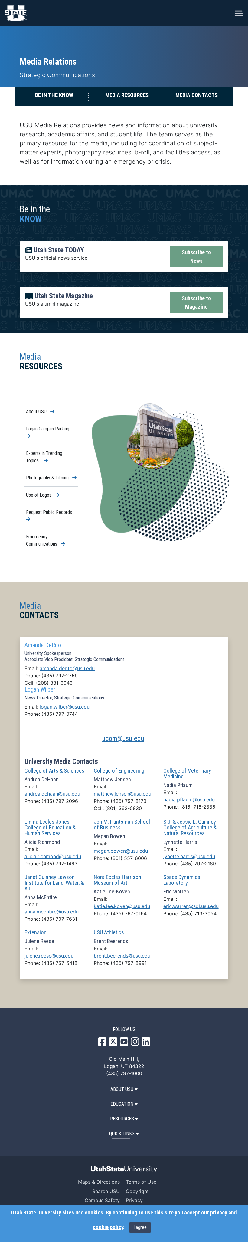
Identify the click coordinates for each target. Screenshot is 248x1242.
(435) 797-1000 (124, 1073)
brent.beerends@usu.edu (122, 956)
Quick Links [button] (122, 1134)
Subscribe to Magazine (196, 302)
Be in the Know (54, 95)
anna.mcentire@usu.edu (51, 912)
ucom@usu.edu (123, 738)
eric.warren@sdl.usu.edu (191, 906)
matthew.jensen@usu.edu (122, 794)
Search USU (106, 1191)
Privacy (134, 1200)
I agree (140, 1227)
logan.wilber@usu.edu (65, 707)
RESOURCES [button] (122, 1119)
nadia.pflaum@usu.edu (189, 799)
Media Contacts (196, 95)
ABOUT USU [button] (121, 1089)
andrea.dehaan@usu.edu (52, 794)
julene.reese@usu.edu (48, 956)
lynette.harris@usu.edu (189, 856)
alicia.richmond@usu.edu (52, 856)
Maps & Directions (99, 1182)
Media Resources (127, 95)
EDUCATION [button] (121, 1104)
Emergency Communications (52, 541)
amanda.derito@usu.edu (67, 668)
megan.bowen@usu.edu (121, 851)
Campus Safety (102, 1200)
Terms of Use (141, 1182)
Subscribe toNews (196, 256)
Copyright (137, 1191)
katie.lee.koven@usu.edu (122, 906)
